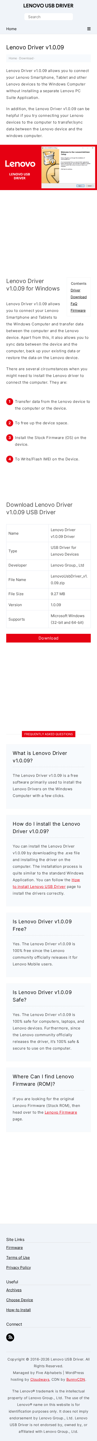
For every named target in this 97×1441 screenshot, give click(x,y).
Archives (14, 1290)
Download (26, 58)
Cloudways (39, 1379)
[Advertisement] (48, 232)
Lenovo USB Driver (48, 6)
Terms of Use (18, 1257)
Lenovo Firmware (61, 1112)
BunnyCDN (75, 1379)
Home (13, 58)
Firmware (78, 310)
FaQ (74, 303)
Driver (75, 290)
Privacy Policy (18, 1267)
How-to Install (18, 1309)
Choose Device (19, 1299)
